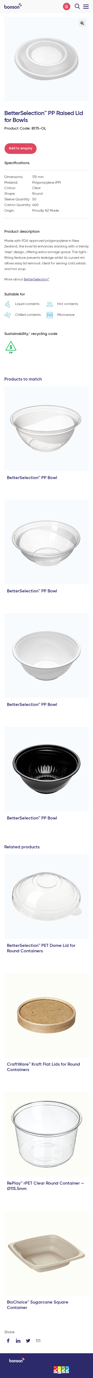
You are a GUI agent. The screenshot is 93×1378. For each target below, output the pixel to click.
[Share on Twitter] (28, 1341)
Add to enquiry (20, 148)
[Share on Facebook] (8, 1341)
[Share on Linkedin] (18, 1341)
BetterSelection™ (36, 279)
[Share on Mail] (38, 1341)
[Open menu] (85, 6)
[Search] (77, 6)
